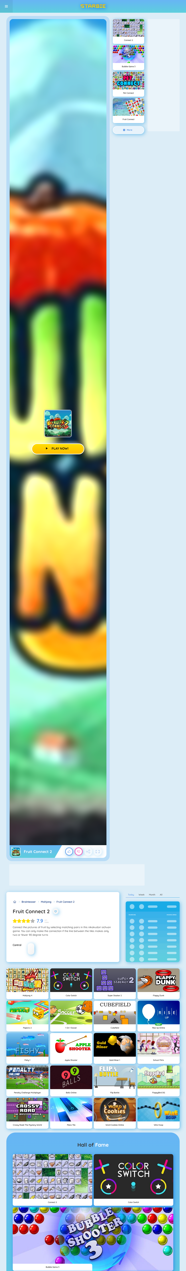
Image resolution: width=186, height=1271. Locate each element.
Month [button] (152, 894)
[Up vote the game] (69, 852)
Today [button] (131, 894)
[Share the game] (88, 852)
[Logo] (93, 6)
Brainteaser (29, 901)
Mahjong (46, 901)
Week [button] (142, 894)
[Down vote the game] (79, 852)
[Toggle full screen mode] (98, 852)
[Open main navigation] (6, 6)
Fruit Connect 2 (65, 901)
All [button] (161, 894)
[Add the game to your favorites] (56, 911)
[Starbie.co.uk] (15, 902)
